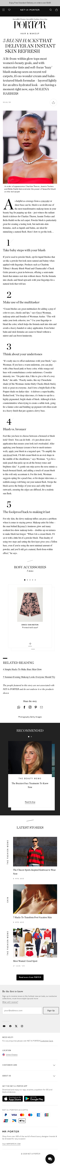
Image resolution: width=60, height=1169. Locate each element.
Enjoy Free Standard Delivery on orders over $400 (30, 3)
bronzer (19, 447)
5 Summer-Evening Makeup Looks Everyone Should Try (29, 676)
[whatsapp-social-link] (18, 707)
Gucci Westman (43, 312)
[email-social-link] (41, 707)
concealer (45, 200)
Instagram (22, 1026)
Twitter (16, 1026)
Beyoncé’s (22, 526)
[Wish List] (9, 10)
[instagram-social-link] (30, 707)
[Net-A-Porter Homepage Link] (30, 9)
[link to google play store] (34, 1099)
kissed (10, 455)
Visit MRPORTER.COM (11, 1144)
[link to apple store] (12, 1099)
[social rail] (53, 102)
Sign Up (51, 1011)
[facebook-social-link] (24, 707)
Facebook (10, 1026)
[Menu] (3, 10)
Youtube (4, 1026)
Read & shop (30, 802)
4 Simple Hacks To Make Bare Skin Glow (22, 669)
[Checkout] (55, 10)
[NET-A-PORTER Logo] (10, 1131)
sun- (5, 455)
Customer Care (46, 1041)
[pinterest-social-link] (35, 707)
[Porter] (30, 24)
